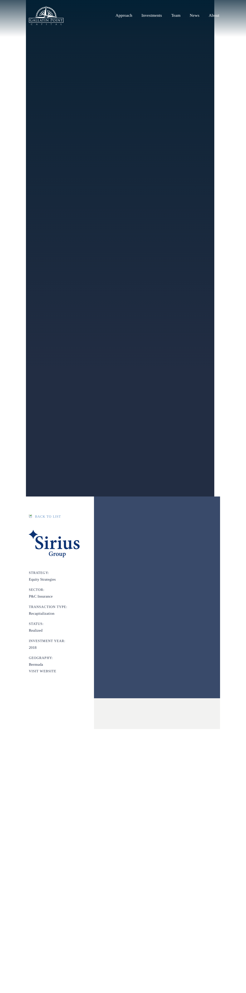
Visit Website (42, 671)
